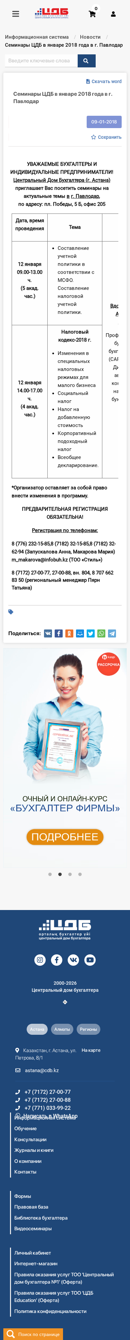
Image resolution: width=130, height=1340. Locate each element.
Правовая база (31, 1207)
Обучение (25, 1129)
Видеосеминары (33, 1229)
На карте (91, 1050)
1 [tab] (50, 874)
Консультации (30, 1140)
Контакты (25, 1172)
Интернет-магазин (35, 1264)
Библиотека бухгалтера (41, 1218)
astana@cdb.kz (41, 1070)
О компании (27, 1161)
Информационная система (45, 1118)
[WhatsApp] (101, 633)
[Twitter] (91, 633)
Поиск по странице (39, 1334)
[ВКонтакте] (48, 633)
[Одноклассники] (69, 633)
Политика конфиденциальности (50, 1311)
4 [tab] (80, 874)
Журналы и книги (33, 1150)
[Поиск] (87, 60)
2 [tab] (60, 874)
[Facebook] (59, 633)
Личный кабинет (32, 1253)
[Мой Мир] (80, 633)
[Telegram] (112, 633)
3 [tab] (70, 874)
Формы (22, 1196)
